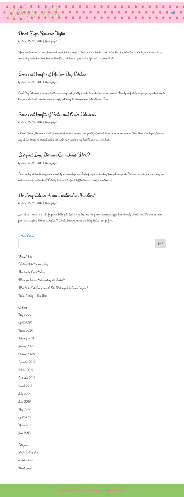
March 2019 (25, 425)
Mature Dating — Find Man (32, 295)
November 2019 (26, 362)
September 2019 (26, 378)
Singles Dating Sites (28, 452)
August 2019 (25, 386)
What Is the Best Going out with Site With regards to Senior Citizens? (53, 288)
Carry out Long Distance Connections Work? (54, 154)
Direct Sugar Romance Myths (41, 33)
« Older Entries (26, 236)
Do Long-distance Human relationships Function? (57, 195)
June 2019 (24, 401)
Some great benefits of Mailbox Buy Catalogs (52, 74)
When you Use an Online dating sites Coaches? (41, 280)
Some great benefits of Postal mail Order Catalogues (57, 114)
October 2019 (25, 370)
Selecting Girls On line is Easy (33, 264)
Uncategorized (51, 41)
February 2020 (26, 338)
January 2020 (26, 346)
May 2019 (24, 409)
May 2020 (24, 315)
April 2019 (24, 417)
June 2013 (24, 433)
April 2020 (25, 322)
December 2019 (26, 354)
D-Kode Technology (89, 490)
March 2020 (25, 330)
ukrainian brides (25, 460)
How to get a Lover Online (31, 272)
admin (23, 41)
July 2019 (24, 393)
